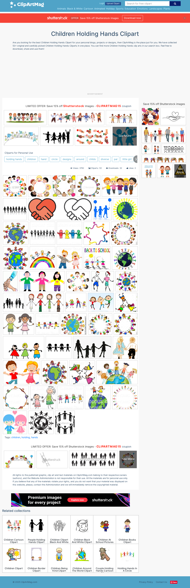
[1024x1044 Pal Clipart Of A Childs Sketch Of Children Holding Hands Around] (55, 374)
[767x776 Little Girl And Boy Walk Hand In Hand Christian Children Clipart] (125, 348)
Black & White (75, 8)
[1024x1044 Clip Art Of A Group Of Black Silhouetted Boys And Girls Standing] (42, 234)
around (80, 159)
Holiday (110, 8)
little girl (127, 159)
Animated (99, 8)
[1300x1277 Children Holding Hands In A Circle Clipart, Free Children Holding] (78, 282)
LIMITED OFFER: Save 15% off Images (60, 106)
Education (130, 8)
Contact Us (161, 582)
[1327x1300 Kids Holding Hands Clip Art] (126, 325)
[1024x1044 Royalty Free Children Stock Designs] (16, 399)
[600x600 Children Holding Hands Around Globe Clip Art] (125, 210)
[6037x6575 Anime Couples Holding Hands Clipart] (15, 424)
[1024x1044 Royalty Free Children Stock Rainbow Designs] (42, 259)
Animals (61, 8)
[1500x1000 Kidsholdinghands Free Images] (92, 349)
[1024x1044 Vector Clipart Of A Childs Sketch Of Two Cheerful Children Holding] (98, 399)
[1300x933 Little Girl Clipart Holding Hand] (21, 374)
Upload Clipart (113, 3)
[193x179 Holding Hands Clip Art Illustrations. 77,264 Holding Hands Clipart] (74, 325)
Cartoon (88, 8)
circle (55, 159)
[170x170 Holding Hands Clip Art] (96, 234)
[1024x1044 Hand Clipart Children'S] (47, 325)
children (31, 159)
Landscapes (155, 8)
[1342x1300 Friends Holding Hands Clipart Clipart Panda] (126, 303)
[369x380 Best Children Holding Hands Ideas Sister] (88, 187)
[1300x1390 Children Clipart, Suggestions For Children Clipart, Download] (64, 187)
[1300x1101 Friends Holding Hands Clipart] (101, 304)
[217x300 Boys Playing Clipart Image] (102, 210)
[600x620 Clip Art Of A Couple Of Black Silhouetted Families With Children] (13, 304)
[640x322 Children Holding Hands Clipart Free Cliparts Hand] (42, 282)
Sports (120, 8)
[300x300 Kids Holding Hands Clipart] (58, 349)
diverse (105, 159)
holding (26, 437)
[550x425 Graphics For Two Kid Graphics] (18, 325)
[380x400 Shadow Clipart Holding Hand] (15, 210)
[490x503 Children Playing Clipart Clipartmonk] (103, 282)
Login (101, 3)
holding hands (14, 159)
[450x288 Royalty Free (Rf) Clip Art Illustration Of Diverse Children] (117, 374)
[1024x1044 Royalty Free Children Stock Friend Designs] (70, 399)
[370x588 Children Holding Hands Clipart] (10, 282)
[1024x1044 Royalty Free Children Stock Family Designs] (43, 399)
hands (34, 437)
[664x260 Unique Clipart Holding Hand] (60, 210)
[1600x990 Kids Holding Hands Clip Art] (23, 349)
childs (92, 159)
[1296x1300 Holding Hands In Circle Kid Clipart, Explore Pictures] (100, 325)
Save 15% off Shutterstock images (164, 104)
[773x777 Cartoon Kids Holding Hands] (125, 259)
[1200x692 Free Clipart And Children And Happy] (45, 304)
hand (43, 159)
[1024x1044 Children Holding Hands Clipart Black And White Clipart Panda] (15, 234)
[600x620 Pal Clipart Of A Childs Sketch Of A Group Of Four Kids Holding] (82, 374)
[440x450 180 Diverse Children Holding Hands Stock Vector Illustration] (14, 187)
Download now (132, 17)
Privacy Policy (146, 582)
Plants (166, 8)
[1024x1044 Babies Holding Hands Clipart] (69, 259)
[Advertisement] (95, 72)
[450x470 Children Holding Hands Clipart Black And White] (41, 424)
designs (67, 159)
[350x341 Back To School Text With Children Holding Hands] (97, 259)
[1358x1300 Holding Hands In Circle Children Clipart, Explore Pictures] (124, 234)
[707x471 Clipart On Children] (120, 187)
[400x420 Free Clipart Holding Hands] (76, 304)
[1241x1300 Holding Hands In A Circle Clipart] (39, 187)
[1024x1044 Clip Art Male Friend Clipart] (127, 282)
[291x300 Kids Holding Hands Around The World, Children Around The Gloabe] (15, 259)
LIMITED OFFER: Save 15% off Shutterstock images (62, 446)
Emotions (142, 8)
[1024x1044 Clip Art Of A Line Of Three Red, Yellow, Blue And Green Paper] (69, 234)
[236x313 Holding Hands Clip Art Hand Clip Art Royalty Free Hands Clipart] (65, 424)
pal (115, 159)
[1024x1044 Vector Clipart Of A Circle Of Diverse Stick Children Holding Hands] (125, 399)
